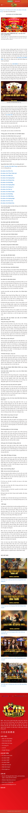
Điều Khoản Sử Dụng (7, 743)
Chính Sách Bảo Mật (7, 740)
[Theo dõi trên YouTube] (14, 732)
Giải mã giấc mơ (6, 769)
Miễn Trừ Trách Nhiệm (7, 738)
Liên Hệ (4, 747)
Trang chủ (2, 9)
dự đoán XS (9, 114)
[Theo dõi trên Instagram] (4, 732)
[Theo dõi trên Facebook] (2, 732)
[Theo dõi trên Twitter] (6, 732)
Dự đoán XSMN (5, 762)
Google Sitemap (6, 750)
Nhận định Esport (6, 767)
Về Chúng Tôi (5, 745)
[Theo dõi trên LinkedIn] (11, 732)
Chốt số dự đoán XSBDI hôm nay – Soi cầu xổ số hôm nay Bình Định (13, 34)
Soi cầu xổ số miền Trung (10, 166)
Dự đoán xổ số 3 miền (11, 9)
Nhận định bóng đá (6, 764)
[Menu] (2, 4)
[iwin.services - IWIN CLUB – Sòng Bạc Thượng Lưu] (14, 5)
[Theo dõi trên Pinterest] (9, 732)
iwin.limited (15, 63)
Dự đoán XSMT (5, 760)
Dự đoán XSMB (5, 757)
